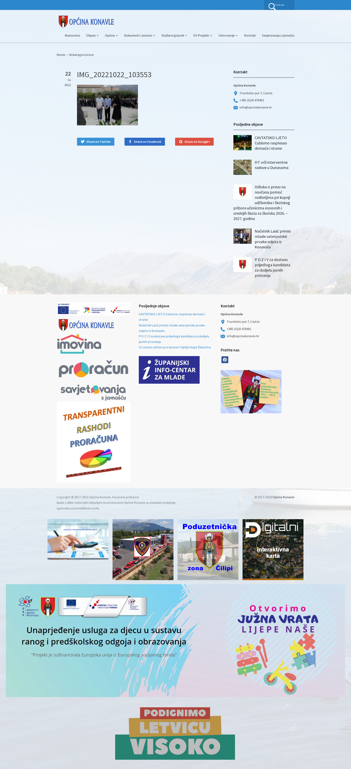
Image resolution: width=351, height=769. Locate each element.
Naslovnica (72, 35)
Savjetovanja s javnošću (278, 35)
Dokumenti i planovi (138, 35)
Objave (91, 35)
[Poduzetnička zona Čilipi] (208, 549)
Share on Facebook (147, 142)
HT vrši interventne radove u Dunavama (271, 165)
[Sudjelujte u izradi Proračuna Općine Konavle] (78, 539)
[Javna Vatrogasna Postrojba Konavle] (143, 549)
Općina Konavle (283, 497)
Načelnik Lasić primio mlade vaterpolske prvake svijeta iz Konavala (273, 239)
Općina (110, 35)
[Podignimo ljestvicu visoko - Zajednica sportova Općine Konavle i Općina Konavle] (175, 733)
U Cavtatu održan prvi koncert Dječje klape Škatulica (175, 347)
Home (61, 55)
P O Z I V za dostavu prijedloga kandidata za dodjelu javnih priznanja (272, 267)
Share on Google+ (197, 142)
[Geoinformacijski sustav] (273, 549)
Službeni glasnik (172, 35)
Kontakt (250, 35)
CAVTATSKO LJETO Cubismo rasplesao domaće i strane (271, 143)
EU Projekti (201, 35)
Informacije (227, 35)
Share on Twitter (98, 142)
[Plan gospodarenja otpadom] (266, 391)
